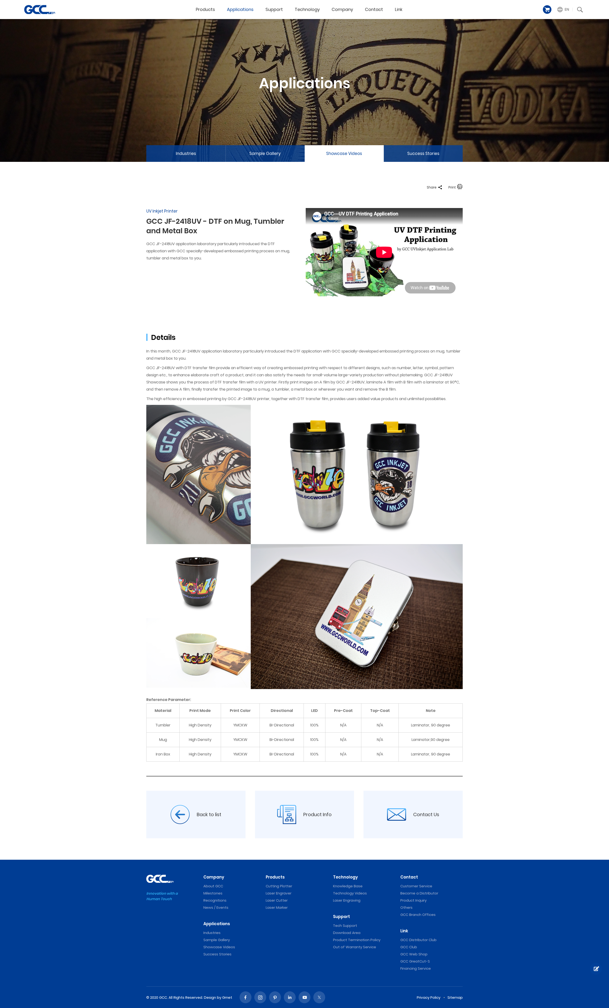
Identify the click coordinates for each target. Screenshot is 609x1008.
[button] (563, 9)
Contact (374, 9)
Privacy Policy (428, 997)
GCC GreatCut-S (415, 961)
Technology (307, 9)
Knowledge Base (348, 886)
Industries (186, 153)
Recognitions (214, 900)
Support (274, 9)
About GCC (213, 886)
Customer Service (416, 886)
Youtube (304, 997)
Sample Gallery (265, 153)
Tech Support (345, 925)
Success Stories (423, 153)
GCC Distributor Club (418, 939)
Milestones (212, 893)
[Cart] (547, 9)
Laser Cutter (277, 900)
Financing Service (415, 968)
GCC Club (408, 946)
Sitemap (455, 997)
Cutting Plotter (279, 886)
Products (205, 9)
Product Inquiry (413, 900)
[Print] (460, 187)
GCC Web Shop (413, 954)
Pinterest (275, 997)
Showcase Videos (344, 153)
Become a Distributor (419, 893)
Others (406, 907)
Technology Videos (350, 893)
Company (342, 9)
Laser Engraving (346, 900)
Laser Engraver (278, 893)
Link (399, 9)
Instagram (260, 997)
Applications (240, 9)
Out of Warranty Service (354, 946)
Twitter (319, 997)
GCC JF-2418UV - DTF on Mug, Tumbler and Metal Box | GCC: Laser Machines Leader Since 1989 (39, 9)
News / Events (215, 907)
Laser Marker (277, 907)
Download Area (346, 932)
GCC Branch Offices (418, 914)
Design (210, 997)
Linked (290, 997)
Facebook (245, 997)
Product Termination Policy (356, 939)
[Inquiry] (596, 969)
